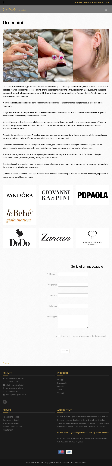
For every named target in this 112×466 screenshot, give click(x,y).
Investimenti (8, 430)
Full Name (52, 274)
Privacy (6, 363)
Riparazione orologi (11, 417)
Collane (60, 393)
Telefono (53, 306)
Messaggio (52, 317)
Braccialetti (62, 383)
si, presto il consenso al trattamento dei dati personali (83, 336)
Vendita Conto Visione (12, 427)
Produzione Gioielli (11, 423)
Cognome (52, 285)
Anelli (59, 390)
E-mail (53, 295)
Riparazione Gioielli (11, 420)
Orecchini (61, 386)
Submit (65, 351)
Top (108, 457)
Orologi (60, 380)
